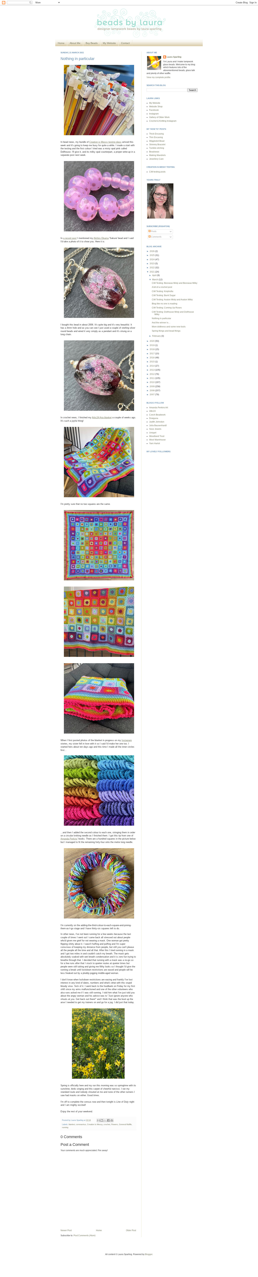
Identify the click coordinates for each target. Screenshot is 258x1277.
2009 (152, 386)
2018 (152, 349)
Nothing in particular (77, 58)
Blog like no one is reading (164, 303)
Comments (156, 237)
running (65, 1127)
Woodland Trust (156, 436)
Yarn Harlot (154, 443)
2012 (152, 374)
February (156, 336)
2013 (152, 370)
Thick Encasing (156, 134)
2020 (152, 341)
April (154, 275)
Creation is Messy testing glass (105, 142)
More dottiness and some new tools (169, 326)
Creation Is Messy (94, 1124)
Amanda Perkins (69, 838)
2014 (152, 366)
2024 (152, 259)
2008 (152, 390)
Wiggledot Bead (156, 141)
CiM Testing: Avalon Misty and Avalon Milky (172, 299)
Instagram (127, 740)
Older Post (131, 1230)
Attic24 (152, 411)
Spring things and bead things (166, 331)
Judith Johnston (156, 422)
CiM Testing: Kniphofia (162, 291)
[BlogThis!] (102, 1120)
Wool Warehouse (157, 440)
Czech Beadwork (157, 415)
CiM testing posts (157, 172)
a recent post (70, 238)
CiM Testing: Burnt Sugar (164, 295)
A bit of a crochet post (162, 287)
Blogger (148, 1254)
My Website (109, 43)
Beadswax (154, 152)
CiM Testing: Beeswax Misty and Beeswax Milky (174, 283)
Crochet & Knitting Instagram (162, 121)
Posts (153, 231)
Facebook (154, 110)
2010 (152, 382)
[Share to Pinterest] (112, 1120)
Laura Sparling (174, 57)
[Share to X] (105, 1120)
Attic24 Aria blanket (102, 417)
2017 (152, 353)
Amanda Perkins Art (158, 407)
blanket (72, 1124)
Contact (125, 43)
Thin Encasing (156, 137)
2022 (152, 267)
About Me (75, 43)
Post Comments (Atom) (84, 1235)
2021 (152, 272)
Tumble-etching (156, 148)
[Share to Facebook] (108, 1120)
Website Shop (156, 106)
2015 (152, 361)
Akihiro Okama (101, 238)
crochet (107, 1124)
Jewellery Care (156, 159)
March (155, 279)
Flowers (114, 1124)
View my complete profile (158, 77)
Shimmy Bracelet (157, 144)
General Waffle (125, 1124)
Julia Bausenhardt (158, 425)
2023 (152, 263)
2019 (152, 345)
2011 (152, 378)
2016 (152, 357)
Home (61, 43)
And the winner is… (161, 322)
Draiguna (153, 418)
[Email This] (98, 1120)
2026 (152, 251)
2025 (152, 255)
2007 (152, 394)
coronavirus (81, 1124)
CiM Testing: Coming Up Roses (167, 307)
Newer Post (66, 1230)
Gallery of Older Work (159, 117)
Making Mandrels (157, 155)
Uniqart (152, 432)
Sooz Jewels (155, 429)
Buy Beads (92, 43)
